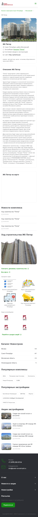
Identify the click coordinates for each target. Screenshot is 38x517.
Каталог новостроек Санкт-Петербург (12, 11)
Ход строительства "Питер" (10, 212)
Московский (28, 11)
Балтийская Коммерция (10, 394)
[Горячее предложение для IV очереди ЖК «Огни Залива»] (6, 446)
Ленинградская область (9, 363)
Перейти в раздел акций (10, 334)
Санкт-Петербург (7, 353)
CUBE (18, 380)
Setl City (22, 394)
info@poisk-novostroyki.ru (17, 468)
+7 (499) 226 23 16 (15, 462)
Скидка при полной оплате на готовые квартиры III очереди (23, 435)
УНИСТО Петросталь (9, 402)
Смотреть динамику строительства (14, 268)
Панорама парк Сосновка (16, 376)
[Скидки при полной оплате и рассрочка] (6, 416)
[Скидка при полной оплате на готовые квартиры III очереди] (6, 436)
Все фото (4, 272)
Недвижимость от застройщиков (26, 514)
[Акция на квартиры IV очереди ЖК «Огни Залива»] (6, 426)
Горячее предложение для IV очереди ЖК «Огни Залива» (22, 445)
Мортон (31, 394)
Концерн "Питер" (19, 49)
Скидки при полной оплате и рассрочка (22, 414)
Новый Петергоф (8, 380)
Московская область (8, 358)
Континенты (31, 376)
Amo (4, 376)
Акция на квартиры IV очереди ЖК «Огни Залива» (24, 425)
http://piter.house (15, 55)
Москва (3, 349)
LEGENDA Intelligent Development (13, 398)
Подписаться (8, 505)
